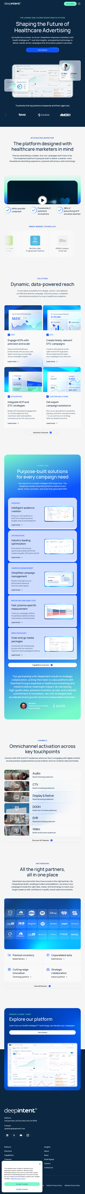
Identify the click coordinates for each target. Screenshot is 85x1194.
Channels (8, 1159)
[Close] (40, 1164)
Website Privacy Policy (72, 1185)
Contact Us (48, 1167)
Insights (47, 1147)
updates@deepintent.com (14, 1128)
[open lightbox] (42, 200)
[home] (12, 3)
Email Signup (49, 1159)
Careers (47, 1163)
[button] (79, 3)
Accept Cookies (22, 1184)
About (46, 1151)
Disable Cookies (22, 1189)
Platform (7, 1147)
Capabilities (9, 1155)
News (46, 1155)
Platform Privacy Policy (54, 1185)
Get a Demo (70, 4)
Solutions (8, 1151)
